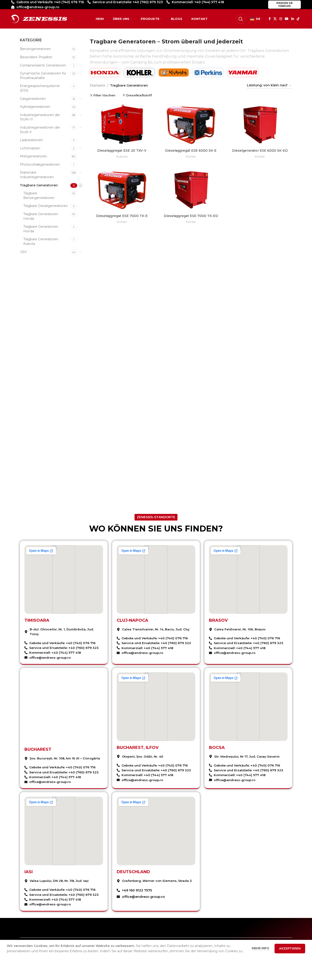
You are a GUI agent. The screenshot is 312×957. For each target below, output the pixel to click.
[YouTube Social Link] (286, 19)
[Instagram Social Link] (280, 19)
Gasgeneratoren (33, 99)
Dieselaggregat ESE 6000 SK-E (191, 150)
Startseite (97, 85)
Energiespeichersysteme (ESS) (40, 88)
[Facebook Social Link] (269, 19)
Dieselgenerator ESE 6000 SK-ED (260, 150)
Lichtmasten (30, 148)
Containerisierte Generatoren (43, 65)
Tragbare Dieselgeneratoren (45, 206)
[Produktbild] (122, 124)
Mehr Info (261, 948)
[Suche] (241, 19)
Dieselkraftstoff (139, 95)
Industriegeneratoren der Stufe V (40, 129)
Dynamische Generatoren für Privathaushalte (43, 75)
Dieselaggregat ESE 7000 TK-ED (191, 216)
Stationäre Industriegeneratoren (37, 174)
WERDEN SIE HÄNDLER (284, 4)
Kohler (191, 156)
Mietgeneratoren (33, 156)
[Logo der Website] (39, 18)
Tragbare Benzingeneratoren (38, 195)
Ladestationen (31, 140)
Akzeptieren (290, 948)
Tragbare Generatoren (39, 185)
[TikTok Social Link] (298, 19)
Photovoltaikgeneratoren (40, 164)
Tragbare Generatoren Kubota (40, 241)
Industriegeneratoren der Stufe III (40, 117)
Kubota (121, 156)
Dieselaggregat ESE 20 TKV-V (121, 150)
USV (23, 252)
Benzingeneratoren (35, 49)
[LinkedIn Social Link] (292, 19)
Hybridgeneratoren (35, 107)
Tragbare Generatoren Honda (40, 216)
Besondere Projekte (36, 57)
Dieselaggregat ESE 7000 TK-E (122, 216)
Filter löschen (104, 95)
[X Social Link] (275, 19)
